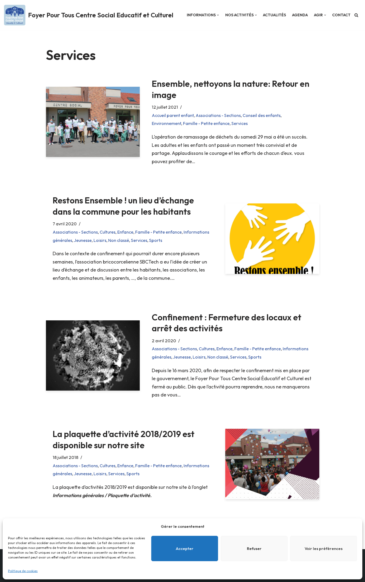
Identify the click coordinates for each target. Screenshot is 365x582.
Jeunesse (83, 240)
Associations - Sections (218, 115)
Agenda (300, 15)
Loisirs (100, 240)
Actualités (274, 15)
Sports (155, 240)
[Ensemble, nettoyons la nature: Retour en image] (93, 122)
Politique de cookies (23, 571)
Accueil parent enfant (173, 115)
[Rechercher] (356, 15)
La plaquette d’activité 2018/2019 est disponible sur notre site (124, 439)
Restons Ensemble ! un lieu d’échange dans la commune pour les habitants (123, 206)
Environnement (166, 123)
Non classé (118, 240)
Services (239, 123)
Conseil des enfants (262, 115)
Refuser (254, 548)
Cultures (107, 232)
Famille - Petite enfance (206, 123)
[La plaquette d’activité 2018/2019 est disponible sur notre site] (272, 464)
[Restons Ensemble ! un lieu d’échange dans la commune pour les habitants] (272, 238)
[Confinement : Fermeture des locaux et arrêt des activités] (93, 355)
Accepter (184, 548)
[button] (218, 15)
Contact (341, 15)
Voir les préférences (324, 548)
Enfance (125, 232)
